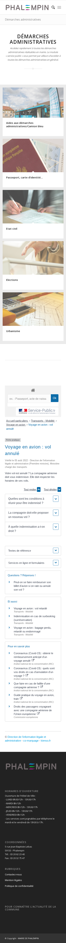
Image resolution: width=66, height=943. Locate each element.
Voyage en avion (16, 424)
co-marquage (31, 740)
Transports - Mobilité (43, 420)
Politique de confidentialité (19, 886)
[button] (33, 501)
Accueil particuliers (17, 420)
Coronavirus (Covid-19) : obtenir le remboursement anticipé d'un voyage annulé (33, 657)
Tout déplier (51, 489)
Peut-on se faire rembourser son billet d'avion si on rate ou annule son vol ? (32, 586)
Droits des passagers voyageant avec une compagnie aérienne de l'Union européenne (33, 710)
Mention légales (13, 880)
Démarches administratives (23, 19)
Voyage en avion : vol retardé (30, 608)
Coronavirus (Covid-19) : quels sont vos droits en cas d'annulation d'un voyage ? (34, 672)
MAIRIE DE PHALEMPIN (28, 938)
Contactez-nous (13, 874)
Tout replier (30, 489)
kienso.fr (46, 740)
